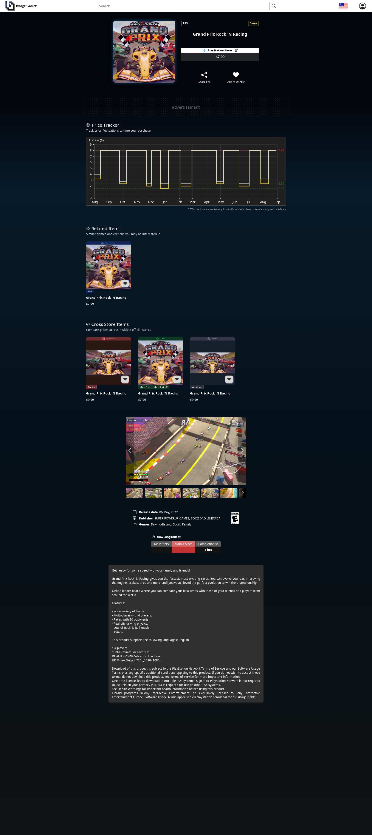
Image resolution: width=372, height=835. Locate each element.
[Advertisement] (186, 107)
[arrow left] (130, 451)
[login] (362, 6)
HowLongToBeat (169, 537)
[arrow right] (242, 451)
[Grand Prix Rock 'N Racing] (108, 273)
